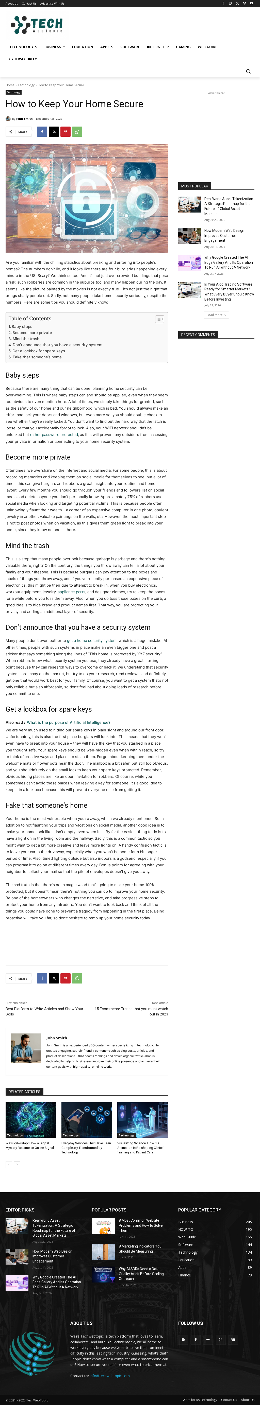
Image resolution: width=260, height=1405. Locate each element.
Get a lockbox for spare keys (38, 350)
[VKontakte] (233, 1340)
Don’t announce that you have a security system (57, 344)
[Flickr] (208, 1340)
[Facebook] (223, 4)
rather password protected (54, 434)
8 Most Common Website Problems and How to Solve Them (141, 1225)
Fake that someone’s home (37, 357)
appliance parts (71, 591)
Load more (215, 315)
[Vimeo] (244, 4)
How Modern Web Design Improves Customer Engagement (224, 235)
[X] (237, 4)
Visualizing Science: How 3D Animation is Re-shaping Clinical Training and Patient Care (140, 1147)
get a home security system (92, 640)
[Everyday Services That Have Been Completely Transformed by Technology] (86, 1120)
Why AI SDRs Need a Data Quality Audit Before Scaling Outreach (141, 1274)
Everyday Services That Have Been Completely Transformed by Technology (86, 1147)
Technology (26, 85)
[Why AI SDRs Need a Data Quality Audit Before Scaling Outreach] (103, 1275)
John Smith (24, 118)
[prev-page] (9, 1164)
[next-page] (17, 1164)
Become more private (32, 332)
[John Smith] (9, 118)
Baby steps (22, 326)
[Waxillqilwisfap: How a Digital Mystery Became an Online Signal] (31, 1120)
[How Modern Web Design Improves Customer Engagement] (189, 236)
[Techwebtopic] (35, 25)
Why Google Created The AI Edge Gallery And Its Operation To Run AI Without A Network (228, 262)
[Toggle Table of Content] (157, 319)
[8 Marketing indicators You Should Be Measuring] (103, 1252)
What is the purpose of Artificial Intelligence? (68, 722)
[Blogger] (183, 1340)
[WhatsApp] (77, 132)
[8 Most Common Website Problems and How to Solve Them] (103, 1226)
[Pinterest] (65, 132)
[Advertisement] (216, 127)
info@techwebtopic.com (110, 1375)
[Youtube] (251, 4)
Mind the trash (26, 338)
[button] (248, 71)
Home (10, 85)
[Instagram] (230, 4)
